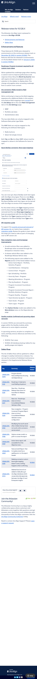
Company (7, 11)
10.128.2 (32, 462)
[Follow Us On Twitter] (17, 677)
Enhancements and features (14, 40)
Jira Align (4, 16)
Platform (25, 9)
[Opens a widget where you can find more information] (30, 676)
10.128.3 (32, 475)
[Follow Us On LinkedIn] (15, 677)
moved (27, 100)
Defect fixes (9, 42)
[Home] (8, 2)
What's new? (14, 16)
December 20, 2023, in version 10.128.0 (14, 55)
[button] (34, 3)
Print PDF (32, 498)
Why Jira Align (9, 9)
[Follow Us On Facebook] (19, 677)
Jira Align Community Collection (12, 517)
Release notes (26, 16)
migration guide (6, 231)
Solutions (18, 9)
